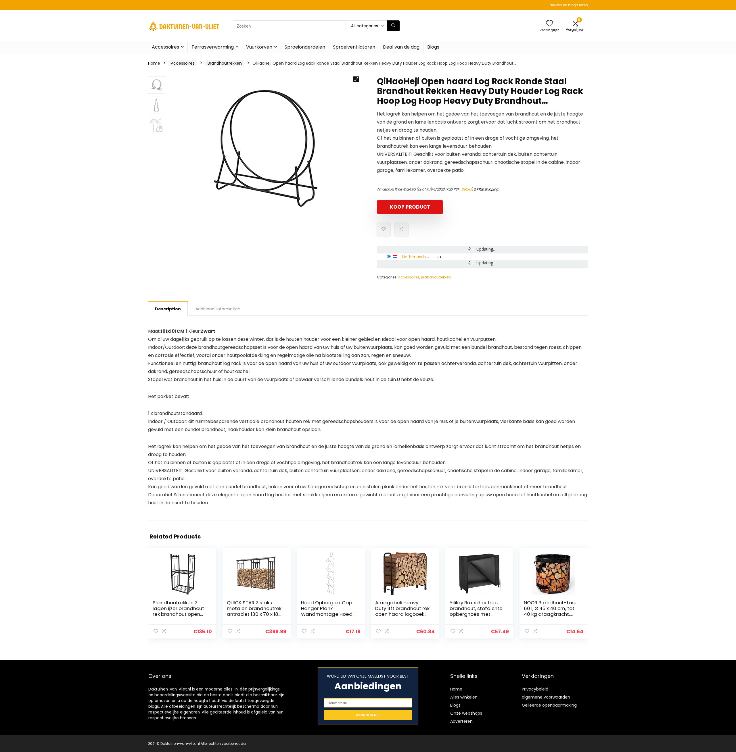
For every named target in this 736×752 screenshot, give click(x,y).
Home (154, 63)
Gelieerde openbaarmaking (549, 705)
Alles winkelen (464, 697)
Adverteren (461, 721)
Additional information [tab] (217, 309)
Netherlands (414, 256)
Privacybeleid (535, 689)
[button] (356, 79)
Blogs (433, 47)
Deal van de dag (401, 47)
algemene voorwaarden (546, 697)
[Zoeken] (393, 25)
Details (466, 189)
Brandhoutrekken (225, 63)
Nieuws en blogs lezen (569, 5)
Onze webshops (466, 713)
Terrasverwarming (212, 47)
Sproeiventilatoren (354, 47)
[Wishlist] (549, 23)
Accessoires (165, 47)
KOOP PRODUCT (410, 206)
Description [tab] (168, 309)
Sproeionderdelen (305, 47)
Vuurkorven (259, 47)
